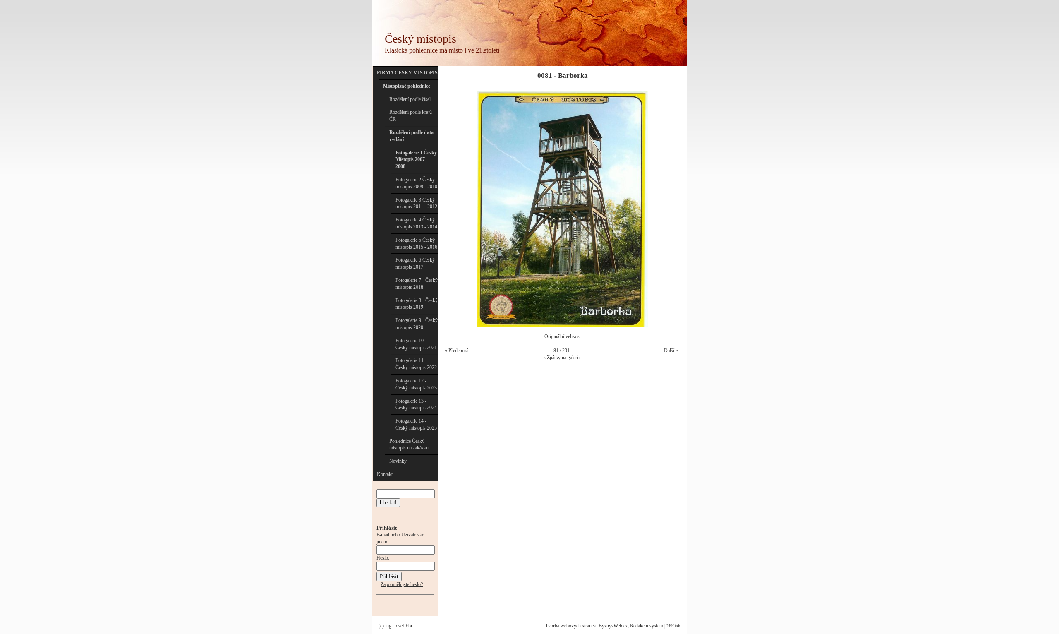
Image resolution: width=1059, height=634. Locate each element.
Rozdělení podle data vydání (411, 136)
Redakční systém (646, 626)
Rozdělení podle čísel (410, 99)
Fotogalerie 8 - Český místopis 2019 (416, 304)
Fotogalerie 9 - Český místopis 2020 (416, 323)
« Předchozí (456, 350)
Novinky (398, 461)
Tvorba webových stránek (570, 626)
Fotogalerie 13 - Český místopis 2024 (416, 404)
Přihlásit (673, 626)
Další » (671, 350)
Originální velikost (562, 336)
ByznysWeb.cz (613, 626)
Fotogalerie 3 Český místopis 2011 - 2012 (416, 203)
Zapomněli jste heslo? (402, 584)
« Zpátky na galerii (561, 357)
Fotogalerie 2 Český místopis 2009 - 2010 (416, 183)
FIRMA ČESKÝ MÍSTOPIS (407, 73)
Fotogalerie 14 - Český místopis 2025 (416, 424)
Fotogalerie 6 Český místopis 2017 (415, 263)
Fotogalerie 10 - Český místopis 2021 (416, 344)
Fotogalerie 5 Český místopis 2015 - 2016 (416, 243)
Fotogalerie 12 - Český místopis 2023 (416, 384)
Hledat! (388, 503)
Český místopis (420, 38)
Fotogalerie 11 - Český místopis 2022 (416, 364)
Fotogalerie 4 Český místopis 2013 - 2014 (416, 223)
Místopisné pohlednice (406, 86)
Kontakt (385, 474)
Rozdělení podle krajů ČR (410, 115)
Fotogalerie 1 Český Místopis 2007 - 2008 (416, 160)
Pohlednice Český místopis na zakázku (409, 444)
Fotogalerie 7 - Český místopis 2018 (416, 283)
